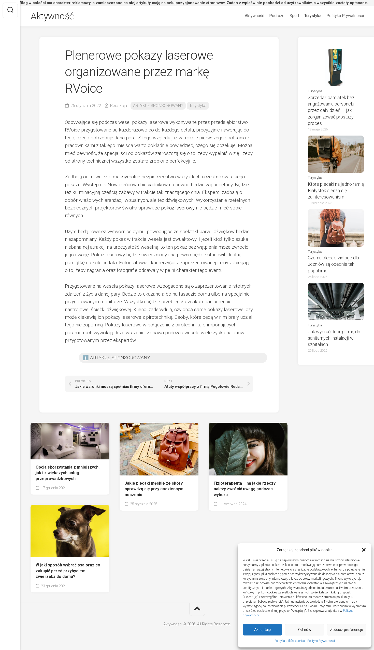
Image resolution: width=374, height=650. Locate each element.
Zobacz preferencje (346, 629)
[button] (363, 549)
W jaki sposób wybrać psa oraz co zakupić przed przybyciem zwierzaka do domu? (68, 571)
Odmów (304, 629)
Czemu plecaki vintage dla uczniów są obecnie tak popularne (333, 264)
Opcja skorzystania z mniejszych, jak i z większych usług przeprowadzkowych (67, 473)
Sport (294, 15)
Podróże (276, 15)
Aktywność (52, 16)
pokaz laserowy (178, 208)
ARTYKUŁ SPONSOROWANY (158, 105)
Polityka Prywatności (321, 641)
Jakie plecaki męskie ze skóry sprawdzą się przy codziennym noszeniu (154, 489)
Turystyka (312, 15)
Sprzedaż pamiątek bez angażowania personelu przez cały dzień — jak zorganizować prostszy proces (331, 110)
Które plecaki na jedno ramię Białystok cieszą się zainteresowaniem (336, 190)
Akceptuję (262, 629)
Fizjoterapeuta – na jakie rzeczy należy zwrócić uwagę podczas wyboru (245, 489)
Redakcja (118, 105)
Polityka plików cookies (290, 641)
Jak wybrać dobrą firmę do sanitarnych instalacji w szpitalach (334, 338)
